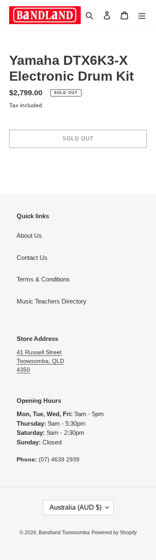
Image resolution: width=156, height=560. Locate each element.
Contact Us (32, 257)
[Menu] (142, 15)
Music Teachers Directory (52, 301)
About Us (29, 235)
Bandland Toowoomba (64, 532)
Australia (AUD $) (76, 507)
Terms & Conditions (43, 279)
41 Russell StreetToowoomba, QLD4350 (40, 361)
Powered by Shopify (114, 532)
